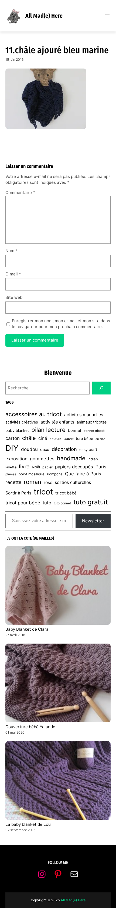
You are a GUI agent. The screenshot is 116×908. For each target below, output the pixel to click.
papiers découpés (74, 466)
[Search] (101, 388)
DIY (12, 448)
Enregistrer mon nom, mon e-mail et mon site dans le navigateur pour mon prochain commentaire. (61, 323)
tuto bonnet (62, 503)
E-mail (13, 274)
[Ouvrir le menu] (107, 16)
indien (93, 459)
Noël (36, 467)
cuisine (100, 439)
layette (10, 467)
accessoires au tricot (33, 414)
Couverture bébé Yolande (30, 726)
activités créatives (21, 422)
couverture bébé (78, 438)
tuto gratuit (90, 502)
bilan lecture (48, 429)
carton (12, 438)
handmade (71, 458)
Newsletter (93, 520)
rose (48, 482)
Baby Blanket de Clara (27, 629)
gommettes (42, 458)
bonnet (74, 430)
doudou (29, 449)
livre (24, 466)
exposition (16, 458)
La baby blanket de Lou (28, 824)
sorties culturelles (73, 482)
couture (55, 439)
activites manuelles (83, 414)
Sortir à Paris (18, 493)
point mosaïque (32, 474)
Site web (13, 297)
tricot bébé (66, 493)
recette (13, 482)
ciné (42, 438)
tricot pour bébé (22, 502)
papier (47, 467)
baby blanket (17, 430)
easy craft (88, 449)
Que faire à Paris (83, 473)
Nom (11, 250)
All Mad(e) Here (44, 15)
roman (32, 481)
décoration (64, 449)
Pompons (55, 474)
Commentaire (20, 192)
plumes (10, 474)
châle (29, 438)
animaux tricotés (92, 422)
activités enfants (57, 422)
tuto (47, 502)
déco (44, 449)
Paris (100, 466)
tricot (43, 491)
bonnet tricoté (94, 431)
